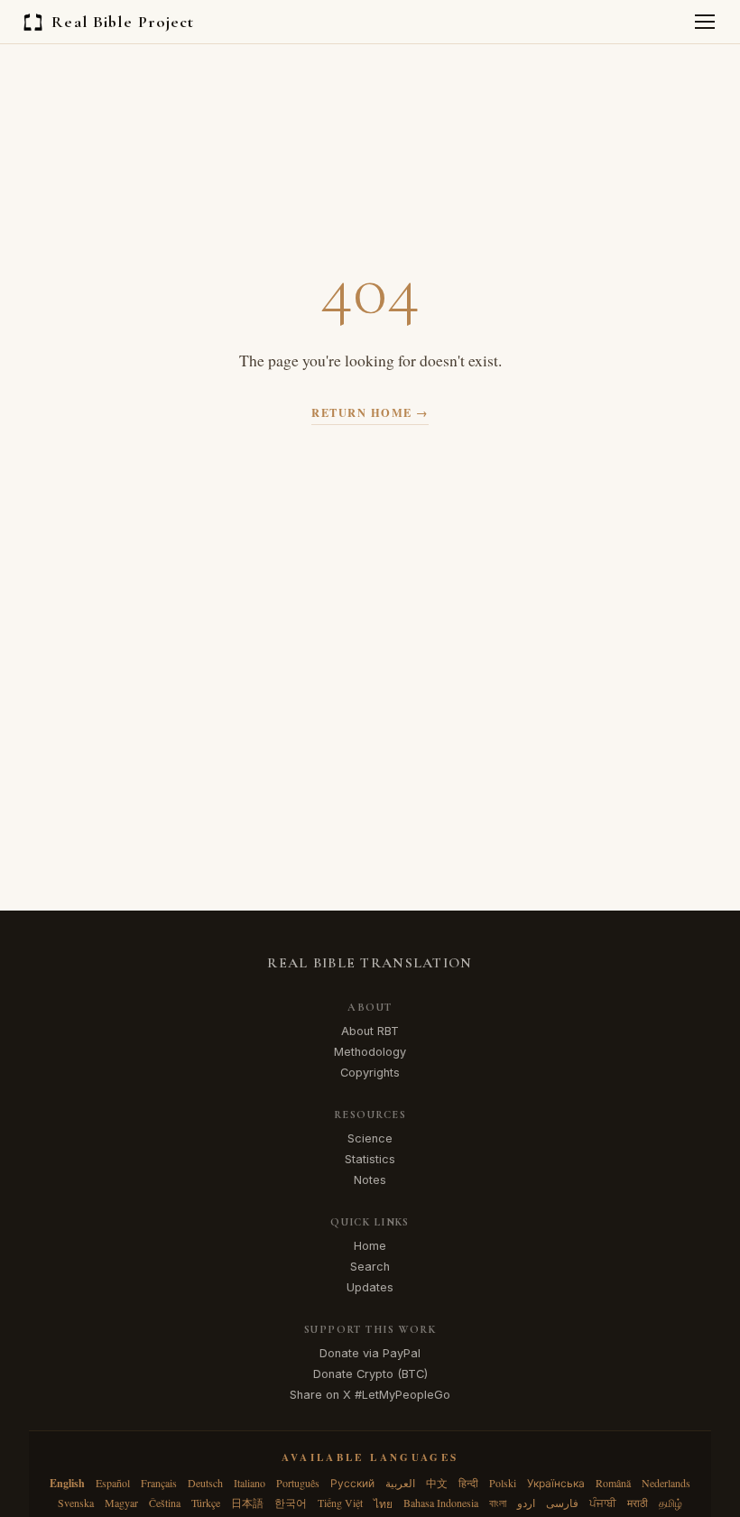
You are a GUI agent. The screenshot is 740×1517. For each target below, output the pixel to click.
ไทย (383, 1503)
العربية (400, 1482)
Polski (502, 1482)
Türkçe (205, 1502)
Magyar (121, 1502)
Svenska (76, 1502)
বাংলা (497, 1502)
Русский (352, 1482)
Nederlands (666, 1482)
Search (370, 1266)
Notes (370, 1180)
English (67, 1483)
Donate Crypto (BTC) (370, 1374)
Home (370, 1246)
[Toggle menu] (704, 21)
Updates (370, 1287)
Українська (556, 1482)
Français (159, 1482)
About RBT (370, 1031)
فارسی (562, 1502)
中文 (437, 1482)
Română (613, 1482)
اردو (526, 1502)
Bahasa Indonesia (440, 1502)
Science (370, 1138)
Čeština (164, 1502)
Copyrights (370, 1072)
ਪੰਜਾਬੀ (602, 1502)
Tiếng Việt (340, 1502)
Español (113, 1482)
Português (297, 1482)
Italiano (249, 1482)
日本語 (247, 1502)
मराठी (637, 1502)
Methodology (370, 1052)
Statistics (370, 1159)
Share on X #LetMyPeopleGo (370, 1394)
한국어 (290, 1502)
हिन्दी (468, 1482)
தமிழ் (670, 1502)
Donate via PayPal (370, 1353)
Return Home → (369, 412)
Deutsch (205, 1482)
